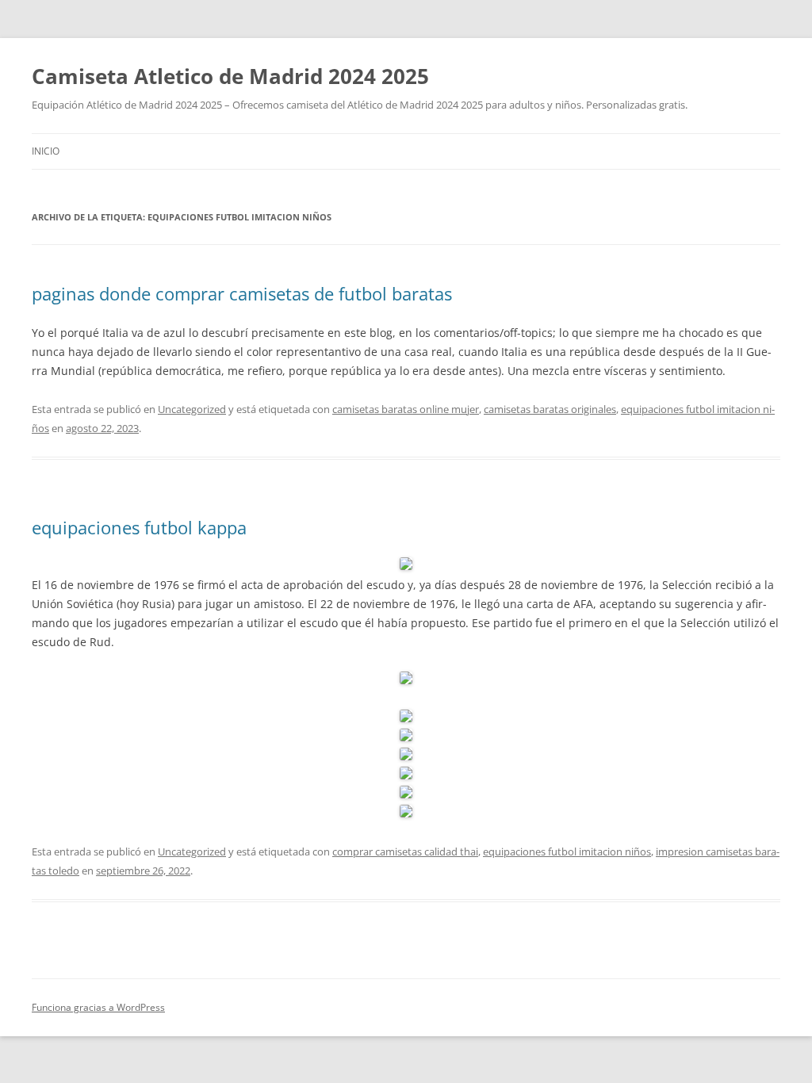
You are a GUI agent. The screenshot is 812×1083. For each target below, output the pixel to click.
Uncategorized (192, 409)
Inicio (45, 151)
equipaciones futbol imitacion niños (567, 851)
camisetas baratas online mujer (405, 409)
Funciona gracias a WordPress (98, 1007)
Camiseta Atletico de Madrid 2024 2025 (230, 76)
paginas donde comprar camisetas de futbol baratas (242, 293)
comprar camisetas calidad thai (405, 851)
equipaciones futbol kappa (139, 527)
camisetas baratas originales (550, 409)
